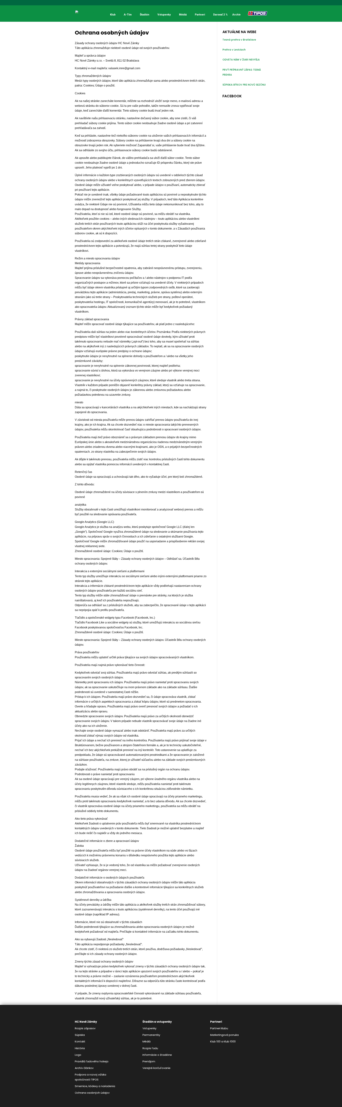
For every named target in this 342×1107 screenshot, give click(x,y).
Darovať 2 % (220, 14)
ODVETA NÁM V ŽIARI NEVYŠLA (241, 59)
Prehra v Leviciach (234, 49)
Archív (236, 14)
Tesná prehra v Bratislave (239, 39)
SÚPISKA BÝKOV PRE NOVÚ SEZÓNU (244, 84)
